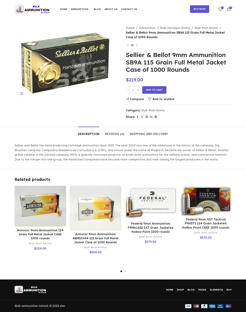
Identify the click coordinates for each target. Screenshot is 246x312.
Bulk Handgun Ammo (175, 28)
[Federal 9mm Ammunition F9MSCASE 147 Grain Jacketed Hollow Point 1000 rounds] (150, 203)
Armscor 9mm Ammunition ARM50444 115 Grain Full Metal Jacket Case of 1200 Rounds (95, 238)
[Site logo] (33, 9)
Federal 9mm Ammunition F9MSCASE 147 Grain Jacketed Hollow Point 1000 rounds (150, 228)
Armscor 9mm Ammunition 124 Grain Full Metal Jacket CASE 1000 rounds (40, 234)
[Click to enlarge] (21, 93)
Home (130, 28)
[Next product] (137, 45)
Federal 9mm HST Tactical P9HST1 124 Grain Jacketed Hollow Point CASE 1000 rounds (205, 223)
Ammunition (147, 28)
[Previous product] (128, 45)
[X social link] (142, 116)
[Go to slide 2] (125, 271)
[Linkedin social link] (151, 116)
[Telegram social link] (155, 116)
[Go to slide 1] (121, 271)
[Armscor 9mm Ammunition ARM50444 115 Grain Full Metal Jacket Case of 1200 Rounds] (95, 208)
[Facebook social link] (137, 116)
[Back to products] (132, 45)
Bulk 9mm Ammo (206, 28)
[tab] (88, 132)
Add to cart (154, 89)
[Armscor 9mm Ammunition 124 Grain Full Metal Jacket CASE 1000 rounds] (40, 206)
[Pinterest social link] (146, 116)
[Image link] (31, 289)
